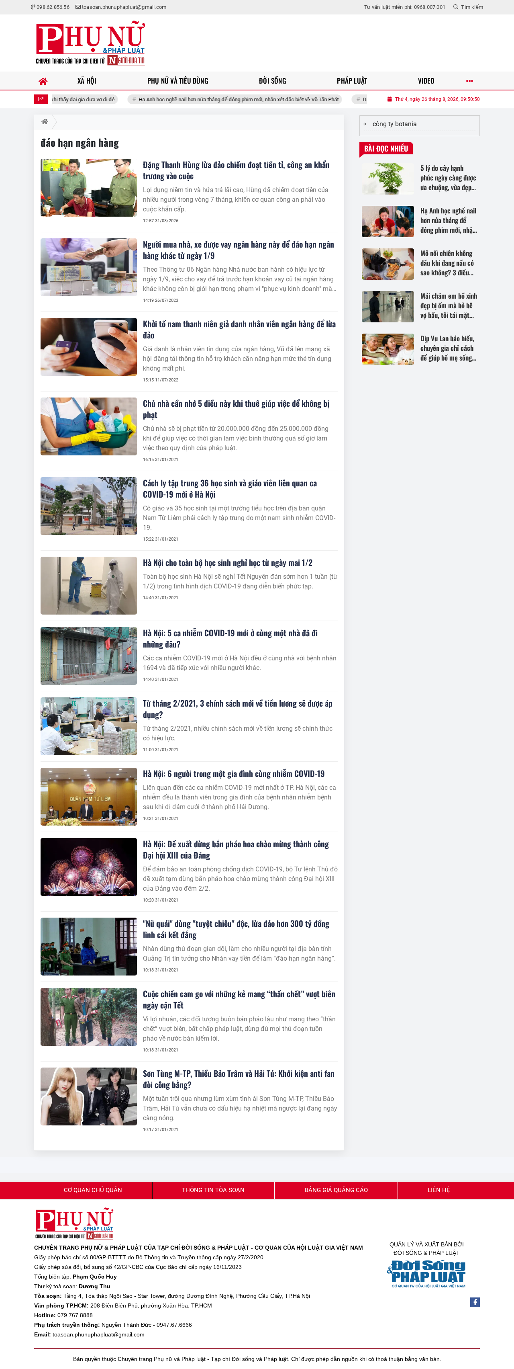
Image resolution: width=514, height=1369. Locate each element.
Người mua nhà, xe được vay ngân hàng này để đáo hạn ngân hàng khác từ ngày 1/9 (238, 249)
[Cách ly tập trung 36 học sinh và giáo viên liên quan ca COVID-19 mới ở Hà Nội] (89, 506)
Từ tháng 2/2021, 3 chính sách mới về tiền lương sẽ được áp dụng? (237, 708)
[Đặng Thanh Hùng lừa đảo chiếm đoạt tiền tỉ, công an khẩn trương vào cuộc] (89, 188)
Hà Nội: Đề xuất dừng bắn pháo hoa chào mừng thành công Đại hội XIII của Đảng (236, 849)
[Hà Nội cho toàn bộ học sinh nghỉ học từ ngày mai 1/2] (89, 586)
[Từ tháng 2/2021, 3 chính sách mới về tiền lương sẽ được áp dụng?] (89, 726)
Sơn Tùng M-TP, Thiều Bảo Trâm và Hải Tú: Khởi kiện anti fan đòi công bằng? (239, 1078)
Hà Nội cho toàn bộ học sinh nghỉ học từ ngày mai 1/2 (227, 562)
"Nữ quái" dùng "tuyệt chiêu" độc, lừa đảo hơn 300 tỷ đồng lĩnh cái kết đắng (236, 929)
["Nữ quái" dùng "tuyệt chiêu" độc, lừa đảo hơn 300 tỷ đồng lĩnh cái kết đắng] (89, 947)
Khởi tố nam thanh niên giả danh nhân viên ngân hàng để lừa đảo (239, 329)
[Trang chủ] (43, 81)
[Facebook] (475, 1302)
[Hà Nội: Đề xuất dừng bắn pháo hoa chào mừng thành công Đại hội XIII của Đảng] (89, 867)
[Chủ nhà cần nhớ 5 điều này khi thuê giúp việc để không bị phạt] (89, 426)
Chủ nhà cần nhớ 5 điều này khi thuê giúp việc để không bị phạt (236, 408)
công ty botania (395, 124)
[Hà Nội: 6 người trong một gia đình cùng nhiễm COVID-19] (89, 797)
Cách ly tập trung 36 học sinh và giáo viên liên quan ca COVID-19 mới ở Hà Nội (230, 488)
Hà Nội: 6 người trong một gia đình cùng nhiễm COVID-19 (234, 773)
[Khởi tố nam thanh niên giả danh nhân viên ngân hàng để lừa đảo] (89, 347)
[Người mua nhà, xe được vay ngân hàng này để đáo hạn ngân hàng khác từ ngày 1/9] (89, 267)
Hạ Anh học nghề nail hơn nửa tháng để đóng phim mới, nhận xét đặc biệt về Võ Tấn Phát (210, 99)
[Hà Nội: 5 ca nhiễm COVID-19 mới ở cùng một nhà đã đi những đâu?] (89, 656)
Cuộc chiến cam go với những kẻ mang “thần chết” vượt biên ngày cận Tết (239, 999)
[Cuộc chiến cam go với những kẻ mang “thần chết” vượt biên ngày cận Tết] (89, 1017)
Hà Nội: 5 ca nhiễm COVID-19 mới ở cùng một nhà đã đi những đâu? (230, 638)
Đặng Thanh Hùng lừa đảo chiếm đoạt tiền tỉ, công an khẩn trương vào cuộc (236, 170)
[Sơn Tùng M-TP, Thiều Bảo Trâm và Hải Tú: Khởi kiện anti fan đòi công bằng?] (89, 1096)
